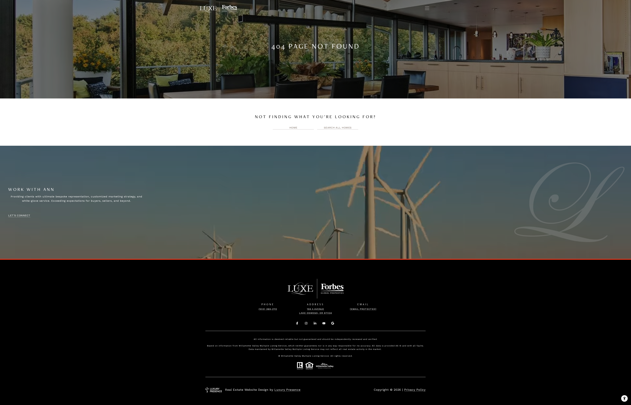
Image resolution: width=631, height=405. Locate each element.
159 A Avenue (315, 309)
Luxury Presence (287, 389)
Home (293, 127)
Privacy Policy (415, 389)
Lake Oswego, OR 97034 (315, 313)
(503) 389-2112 (268, 309)
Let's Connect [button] (19, 215)
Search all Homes (338, 127)
